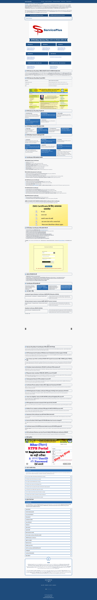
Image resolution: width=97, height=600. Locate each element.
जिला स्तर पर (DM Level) (30, 49)
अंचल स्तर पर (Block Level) (30, 47)
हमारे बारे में (50, 585)
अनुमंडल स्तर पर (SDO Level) (31, 48)
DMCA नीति (42, 585)
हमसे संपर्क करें (54, 585)
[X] (47, 581)
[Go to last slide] (25, 329)
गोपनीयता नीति (46, 585)
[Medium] (48, 581)
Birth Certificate (35, 185)
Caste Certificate (62, 240)
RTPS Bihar (42, 1)
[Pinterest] (50, 581)
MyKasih (42, 142)
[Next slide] (71, 329)
